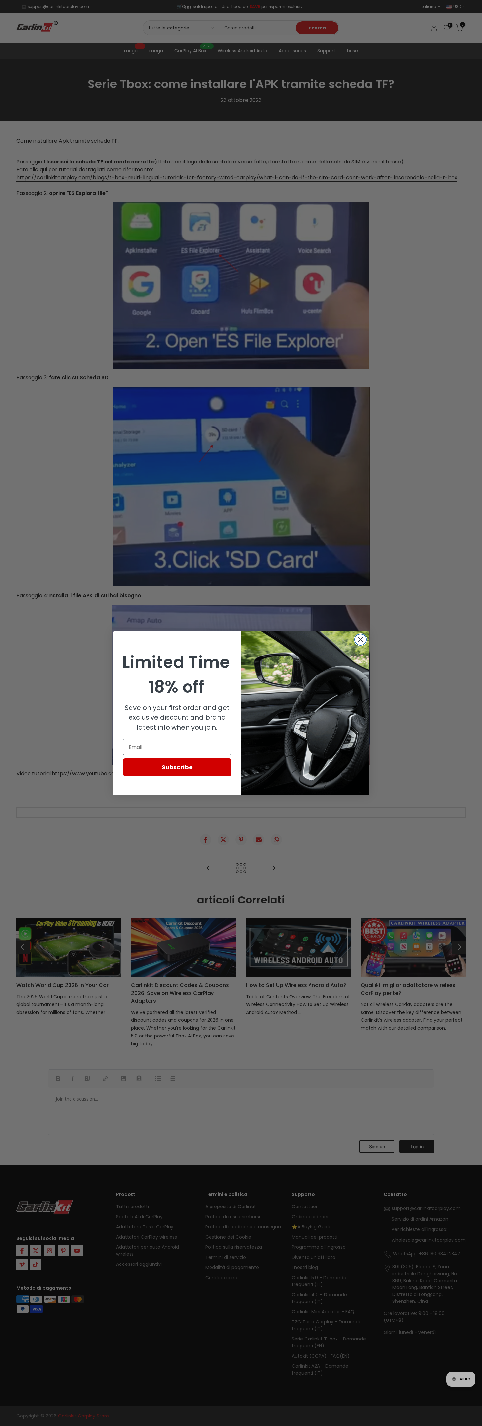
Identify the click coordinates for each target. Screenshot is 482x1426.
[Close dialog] (360, 639)
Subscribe (177, 767)
